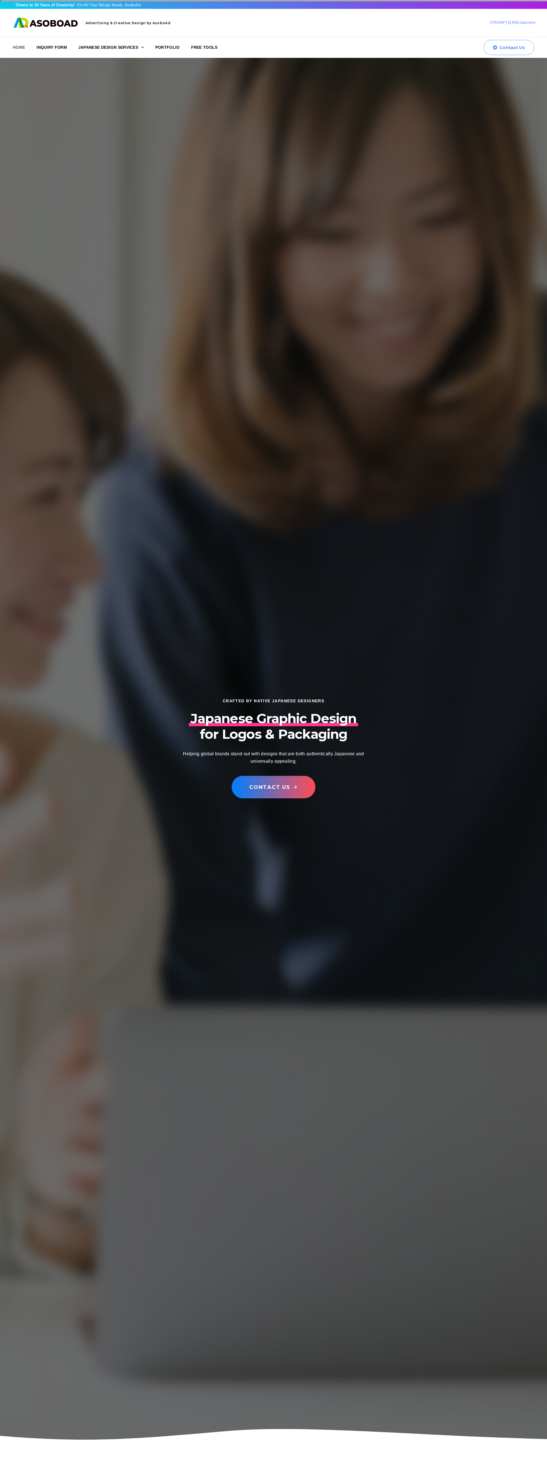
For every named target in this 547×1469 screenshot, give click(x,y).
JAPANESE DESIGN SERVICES (108, 47)
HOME (19, 47)
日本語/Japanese (522, 23)
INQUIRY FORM (51, 47)
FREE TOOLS (204, 47)
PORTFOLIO (167, 47)
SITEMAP (497, 23)
